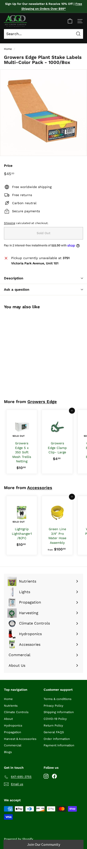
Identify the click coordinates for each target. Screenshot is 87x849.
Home (8, 49)
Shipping (9, 223)
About (8, 718)
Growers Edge (42, 401)
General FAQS (54, 732)
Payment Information (59, 745)
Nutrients (11, 705)
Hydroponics (13, 725)
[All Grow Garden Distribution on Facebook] (54, 776)
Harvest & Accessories (20, 739)
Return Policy (53, 725)
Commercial (12, 745)
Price (8, 166)
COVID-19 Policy (55, 718)
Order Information (57, 739)
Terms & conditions (57, 699)
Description (13, 278)
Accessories (39, 487)
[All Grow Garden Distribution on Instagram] (46, 776)
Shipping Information (59, 712)
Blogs (8, 752)
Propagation (12, 732)
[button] (43, 844)
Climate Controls (16, 712)
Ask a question (16, 289)
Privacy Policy (53, 705)
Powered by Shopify (18, 839)
